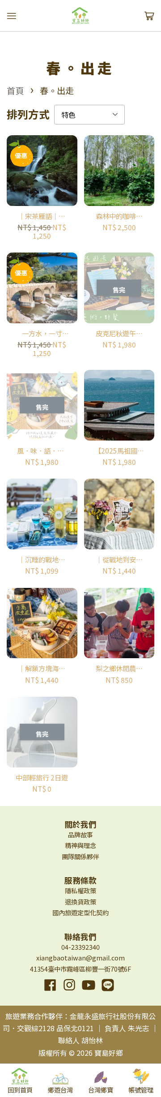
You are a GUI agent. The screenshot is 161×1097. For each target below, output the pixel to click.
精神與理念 (80, 845)
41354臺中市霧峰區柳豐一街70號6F (80, 968)
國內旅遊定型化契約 (80, 912)
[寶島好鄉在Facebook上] (50, 991)
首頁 (15, 90)
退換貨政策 (80, 901)
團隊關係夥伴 (80, 856)
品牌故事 (80, 834)
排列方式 (28, 114)
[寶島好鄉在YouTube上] (88, 991)
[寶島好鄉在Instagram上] (69, 991)
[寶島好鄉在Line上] (108, 991)
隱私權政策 (80, 890)
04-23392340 (80, 946)
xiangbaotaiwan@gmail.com (80, 957)
